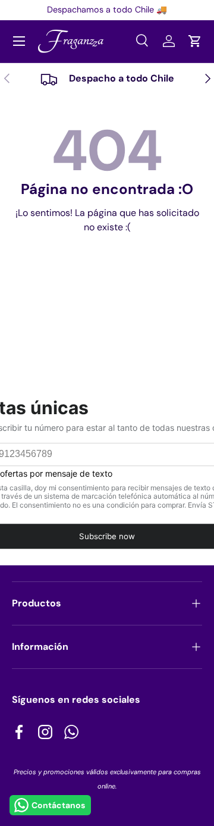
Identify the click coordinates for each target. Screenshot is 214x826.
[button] (195, 41)
